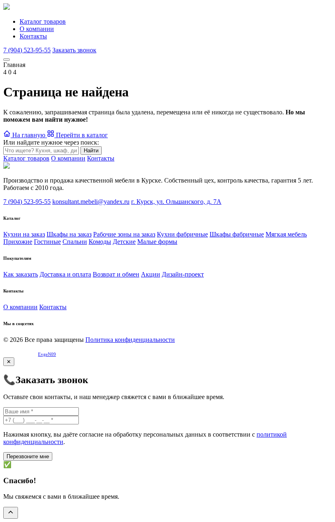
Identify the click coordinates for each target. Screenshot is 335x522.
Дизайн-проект (183, 274)
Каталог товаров (43, 21)
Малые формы (157, 241)
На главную (29, 135)
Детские (124, 241)
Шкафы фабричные (237, 234)
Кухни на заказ (24, 234)
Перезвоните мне (28, 456)
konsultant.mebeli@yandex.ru (91, 201)
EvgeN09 (47, 354)
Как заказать (20, 274)
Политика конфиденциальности (130, 339)
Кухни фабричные (182, 234)
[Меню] (6, 59)
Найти (91, 150)
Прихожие (17, 241)
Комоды (100, 241)
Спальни (75, 241)
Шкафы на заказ (69, 234)
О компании (37, 28)
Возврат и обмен (116, 274)
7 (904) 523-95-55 (27, 50)
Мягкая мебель (286, 234)
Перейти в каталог (81, 135)
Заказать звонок (74, 50)
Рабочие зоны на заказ (124, 234)
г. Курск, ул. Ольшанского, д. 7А (176, 201)
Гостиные (47, 241)
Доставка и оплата (65, 274)
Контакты (33, 36)
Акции (150, 274)
